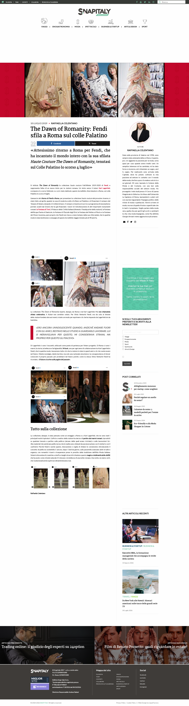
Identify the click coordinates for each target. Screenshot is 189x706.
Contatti (25, 2)
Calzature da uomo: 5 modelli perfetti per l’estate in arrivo (146, 412)
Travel (126, 597)
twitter (142, 681)
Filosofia (9, 2)
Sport (145, 27)
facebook (143, 675)
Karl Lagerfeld (104, 188)
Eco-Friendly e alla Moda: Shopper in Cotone (145, 425)
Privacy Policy (121, 703)
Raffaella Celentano (140, 150)
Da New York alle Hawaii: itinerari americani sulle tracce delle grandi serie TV (139, 603)
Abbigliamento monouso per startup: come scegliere (146, 388)
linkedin (142, 684)
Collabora (34, 2)
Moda (77, 27)
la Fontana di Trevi (43, 209)
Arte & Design (130, 27)
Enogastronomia (61, 27)
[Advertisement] (94, 46)
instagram (143, 687)
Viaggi (44, 27)
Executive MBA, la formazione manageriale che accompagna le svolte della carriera (139, 556)
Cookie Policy (131, 703)
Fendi (106, 185)
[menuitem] (9, 2)
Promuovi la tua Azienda (50, 2)
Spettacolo (90, 27)
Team (16, 2)
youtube (143, 678)
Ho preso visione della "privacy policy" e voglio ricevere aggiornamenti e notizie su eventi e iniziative (140, 358)
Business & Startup (110, 27)
